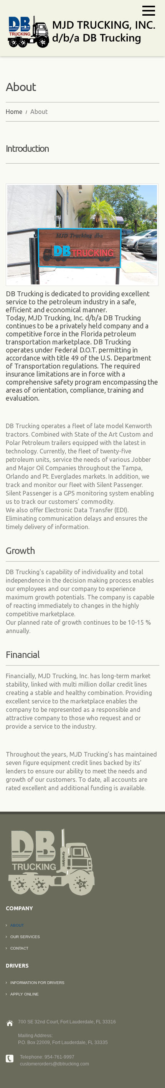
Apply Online (24, 994)
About (17, 925)
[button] (148, 11)
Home (14, 111)
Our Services (25, 937)
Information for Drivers (37, 983)
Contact (19, 948)
